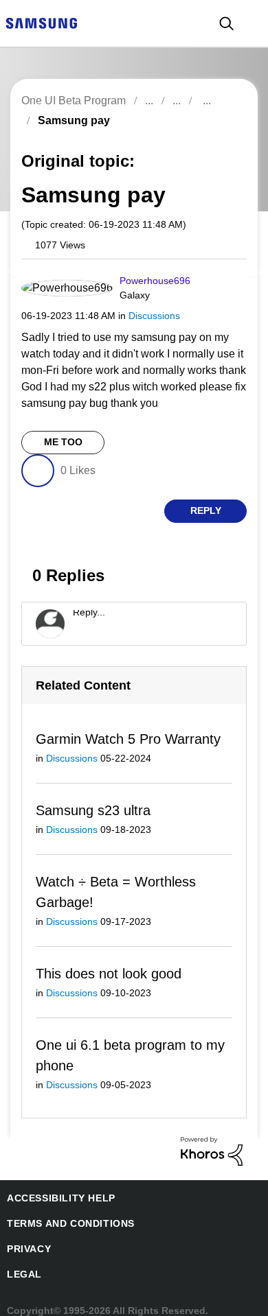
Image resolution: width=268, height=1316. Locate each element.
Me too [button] (63, 441)
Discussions (154, 315)
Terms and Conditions (71, 1223)
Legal (24, 1274)
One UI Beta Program (73, 100)
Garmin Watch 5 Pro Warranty (128, 739)
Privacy (29, 1248)
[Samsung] (41, 22)
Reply (205, 510)
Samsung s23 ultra (93, 810)
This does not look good (108, 973)
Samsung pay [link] (74, 120)
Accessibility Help (61, 1197)
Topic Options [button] (218, 136)
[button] (219, 284)
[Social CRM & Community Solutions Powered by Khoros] (212, 1150)
